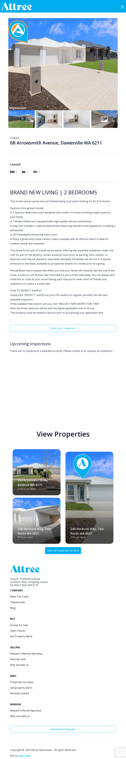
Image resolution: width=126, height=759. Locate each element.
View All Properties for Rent (63, 550)
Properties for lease (21, 682)
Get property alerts (21, 687)
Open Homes (17, 630)
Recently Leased (19, 693)
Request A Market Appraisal (26, 653)
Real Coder (24, 755)
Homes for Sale (19, 625)
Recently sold (17, 659)
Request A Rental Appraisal (25, 710)
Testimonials (17, 602)
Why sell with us (19, 665)
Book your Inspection (63, 328)
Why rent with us (20, 716)
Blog (13, 608)
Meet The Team (19, 596)
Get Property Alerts (21, 636)
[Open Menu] (122, 6)
